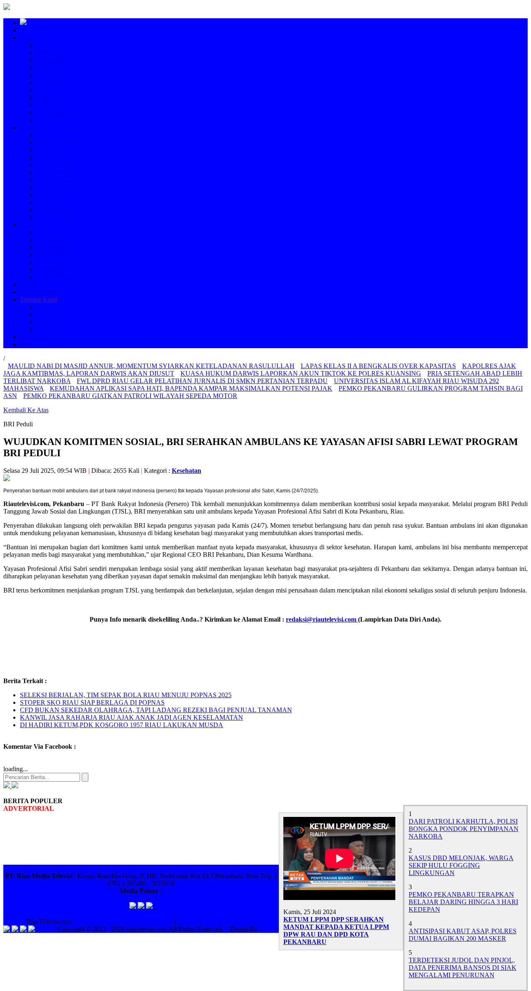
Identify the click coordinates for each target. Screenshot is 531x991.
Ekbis (44, 67)
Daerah (29, 127)
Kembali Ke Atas (26, 409)
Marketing (50, 329)
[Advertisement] (154, 649)
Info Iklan (160, 921)
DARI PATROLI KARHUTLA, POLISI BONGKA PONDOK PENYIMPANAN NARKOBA (464, 829)
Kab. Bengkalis (57, 142)
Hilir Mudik (52, 247)
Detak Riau (51, 239)
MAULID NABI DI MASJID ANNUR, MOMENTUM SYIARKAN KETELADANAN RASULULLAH (151, 365)
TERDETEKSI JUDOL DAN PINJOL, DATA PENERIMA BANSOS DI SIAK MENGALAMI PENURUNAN (462, 968)
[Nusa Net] (141, 906)
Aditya (270, 928)
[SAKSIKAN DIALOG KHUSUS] (6, 785)
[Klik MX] (149, 906)
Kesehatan (50, 104)
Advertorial (35, 336)
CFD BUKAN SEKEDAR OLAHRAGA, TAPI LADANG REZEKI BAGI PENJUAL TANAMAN (156, 709)
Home (86, 921)
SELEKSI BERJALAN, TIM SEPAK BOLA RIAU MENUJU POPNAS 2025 (125, 694)
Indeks (28, 344)
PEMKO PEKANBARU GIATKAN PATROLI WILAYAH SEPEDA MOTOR (130, 395)
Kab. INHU (52, 157)
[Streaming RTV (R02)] (14, 785)
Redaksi (47, 321)
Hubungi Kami (236, 921)
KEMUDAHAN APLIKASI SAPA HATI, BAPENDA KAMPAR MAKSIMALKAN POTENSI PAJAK (191, 388)
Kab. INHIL (53, 149)
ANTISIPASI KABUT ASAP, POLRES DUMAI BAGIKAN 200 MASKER (462, 934)
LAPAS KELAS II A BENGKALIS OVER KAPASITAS (378, 365)
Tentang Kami (38, 299)
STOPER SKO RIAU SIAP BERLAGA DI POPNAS (92, 702)
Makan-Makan (56, 254)
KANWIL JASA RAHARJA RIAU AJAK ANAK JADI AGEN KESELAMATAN (131, 717)
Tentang (133, 921)
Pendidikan (51, 82)
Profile (45, 314)
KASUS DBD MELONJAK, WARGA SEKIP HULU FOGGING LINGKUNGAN (461, 865)
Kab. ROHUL (56, 194)
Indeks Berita (195, 921)
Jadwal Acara (37, 291)
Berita (28, 37)
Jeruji (44, 119)
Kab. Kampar (54, 164)
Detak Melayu (55, 276)
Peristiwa (49, 97)
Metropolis (51, 52)
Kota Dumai (53, 217)
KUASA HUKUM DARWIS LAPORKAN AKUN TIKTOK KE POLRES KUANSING (300, 373)
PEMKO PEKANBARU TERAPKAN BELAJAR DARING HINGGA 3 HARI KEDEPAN (463, 902)
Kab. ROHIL (54, 187)
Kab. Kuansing (56, 172)
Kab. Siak (50, 202)
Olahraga (49, 75)
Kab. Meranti (54, 209)
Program (31, 224)
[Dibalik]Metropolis (62, 269)
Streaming (33, 284)
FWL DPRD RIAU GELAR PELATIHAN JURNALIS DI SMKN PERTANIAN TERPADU (202, 380)
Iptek (43, 89)
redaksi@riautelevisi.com (322, 619)
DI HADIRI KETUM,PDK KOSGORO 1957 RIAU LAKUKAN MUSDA (121, 724)
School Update (56, 262)
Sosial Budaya (55, 112)
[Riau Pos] (132, 906)
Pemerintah (51, 60)
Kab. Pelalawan (57, 179)
